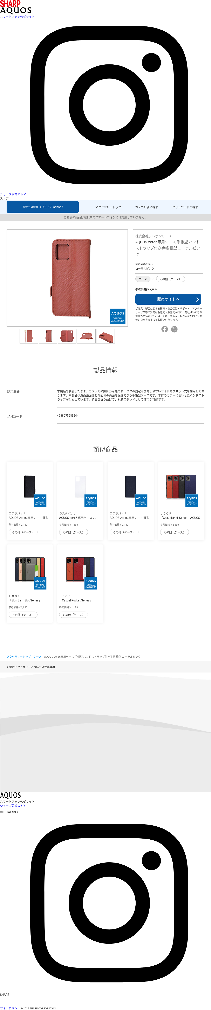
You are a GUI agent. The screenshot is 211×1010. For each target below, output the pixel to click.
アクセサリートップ (108, 207)
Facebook (165, 329)
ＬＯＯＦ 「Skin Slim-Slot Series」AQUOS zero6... (25, 600)
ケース (143, 279)
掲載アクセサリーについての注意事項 (32, 667)
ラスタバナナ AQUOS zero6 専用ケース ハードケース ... (79, 518)
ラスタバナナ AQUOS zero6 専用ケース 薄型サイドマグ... (28, 518)
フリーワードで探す (185, 207)
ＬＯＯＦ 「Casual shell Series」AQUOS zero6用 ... (180, 518)
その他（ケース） (170, 279)
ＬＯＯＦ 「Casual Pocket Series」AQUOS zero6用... (75, 600)
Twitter (174, 329)
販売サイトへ (168, 299)
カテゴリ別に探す (146, 207)
